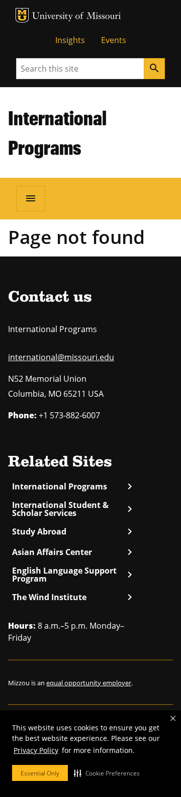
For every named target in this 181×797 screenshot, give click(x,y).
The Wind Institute (72, 597)
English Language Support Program (72, 574)
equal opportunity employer (88, 682)
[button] (107, 773)
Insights (70, 40)
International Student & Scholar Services (72, 508)
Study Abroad (72, 531)
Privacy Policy (36, 750)
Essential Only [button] (40, 773)
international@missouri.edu (61, 357)
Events (113, 40)
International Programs (72, 486)
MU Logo (22, 15)
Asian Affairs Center (72, 552)
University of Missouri (76, 17)
